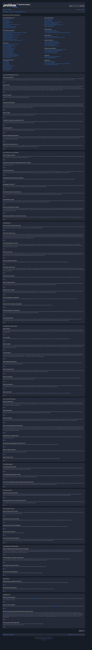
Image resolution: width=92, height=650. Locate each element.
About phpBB (5, 599)
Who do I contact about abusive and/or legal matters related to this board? (57, 63)
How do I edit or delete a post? (8, 45)
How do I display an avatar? (8, 38)
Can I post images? (6, 64)
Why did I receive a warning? (8, 52)
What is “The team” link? (48, 26)
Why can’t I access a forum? (8, 50)
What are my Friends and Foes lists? (50, 36)
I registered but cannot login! (8, 22)
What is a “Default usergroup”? (49, 25)
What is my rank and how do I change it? (10, 39)
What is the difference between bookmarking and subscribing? (55, 49)
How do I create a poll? (7, 47)
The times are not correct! (7, 33)
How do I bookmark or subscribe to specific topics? (53, 50)
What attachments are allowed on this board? (52, 56)
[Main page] (11, 5)
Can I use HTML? (6, 62)
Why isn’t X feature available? (49, 62)
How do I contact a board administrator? (51, 64)
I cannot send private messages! (50, 30)
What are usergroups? (48, 21)
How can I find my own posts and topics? (51, 45)
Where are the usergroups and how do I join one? (53, 22)
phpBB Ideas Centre (55, 606)
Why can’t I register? (6, 21)
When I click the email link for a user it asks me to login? (12, 40)
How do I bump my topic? (7, 57)
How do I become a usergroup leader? (51, 23)
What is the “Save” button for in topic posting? (11, 55)
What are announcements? (7, 66)
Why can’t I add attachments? (8, 51)
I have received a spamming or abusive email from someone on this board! (57, 32)
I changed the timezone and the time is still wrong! (11, 34)
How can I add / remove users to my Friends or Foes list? (54, 37)
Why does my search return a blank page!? (52, 43)
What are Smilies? (6, 63)
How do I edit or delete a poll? (8, 49)
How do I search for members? (49, 44)
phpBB (41, 186)
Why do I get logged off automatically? (9, 26)
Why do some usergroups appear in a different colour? (53, 24)
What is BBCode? (6, 61)
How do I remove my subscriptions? (50, 52)
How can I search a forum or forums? (51, 41)
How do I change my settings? (8, 31)
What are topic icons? (7, 69)
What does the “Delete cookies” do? (9, 27)
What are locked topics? (7, 68)
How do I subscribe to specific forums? (51, 51)
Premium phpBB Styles (48, 638)
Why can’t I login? (6, 23)
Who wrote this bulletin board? (49, 61)
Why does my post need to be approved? (10, 56)
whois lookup (5, 613)
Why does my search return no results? (51, 42)
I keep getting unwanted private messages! (51, 31)
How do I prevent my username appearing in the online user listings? (15, 32)
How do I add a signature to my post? (9, 46)
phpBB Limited (35, 598)
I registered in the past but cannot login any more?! (12, 24)
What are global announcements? (9, 65)
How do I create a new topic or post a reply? (10, 44)
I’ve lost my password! (7, 25)
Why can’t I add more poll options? (9, 48)
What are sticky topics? (7, 67)
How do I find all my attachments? (50, 57)
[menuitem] (10, 10)
